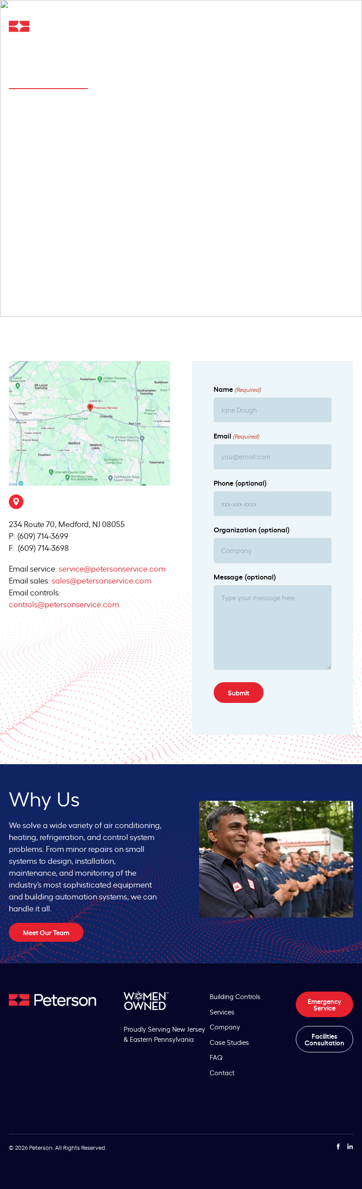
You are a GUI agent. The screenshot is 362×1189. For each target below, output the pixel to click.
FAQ (216, 1057)
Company (225, 1026)
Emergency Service (324, 1004)
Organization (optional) (252, 529)
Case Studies (229, 1042)
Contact (222, 1072)
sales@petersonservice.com (101, 580)
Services (222, 1011)
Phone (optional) (240, 482)
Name (237, 389)
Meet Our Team (46, 932)
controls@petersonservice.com (64, 603)
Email (236, 435)
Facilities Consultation (324, 1039)
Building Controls (235, 996)
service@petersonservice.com (112, 568)
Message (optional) (245, 576)
